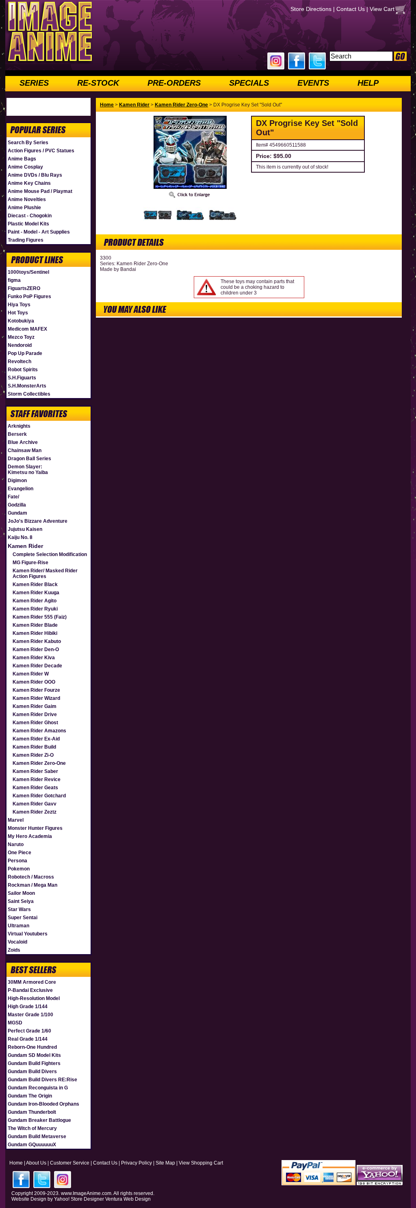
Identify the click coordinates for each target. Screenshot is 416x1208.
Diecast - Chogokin (30, 216)
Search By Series (28, 142)
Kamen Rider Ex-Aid (36, 739)
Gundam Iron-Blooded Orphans (43, 1104)
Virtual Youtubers (28, 934)
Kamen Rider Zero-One (39, 763)
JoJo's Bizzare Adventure (37, 521)
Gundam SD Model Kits (34, 1055)
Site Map (165, 1163)
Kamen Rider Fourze (36, 690)
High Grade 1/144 (28, 1006)
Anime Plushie (24, 207)
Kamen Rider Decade (37, 666)
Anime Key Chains (29, 183)
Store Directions (311, 9)
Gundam (17, 513)
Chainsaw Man (24, 450)
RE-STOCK (98, 82)
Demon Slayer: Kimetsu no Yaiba (28, 469)
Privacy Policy (136, 1163)
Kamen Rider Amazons (39, 731)
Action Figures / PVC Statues (41, 151)
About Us (36, 1163)
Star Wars (19, 909)
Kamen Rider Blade (35, 625)
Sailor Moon (21, 893)
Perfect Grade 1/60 (29, 1031)
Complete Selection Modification (50, 554)
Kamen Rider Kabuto (37, 641)
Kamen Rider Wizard (36, 698)
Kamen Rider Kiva (34, 657)
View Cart (382, 9)
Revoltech (19, 361)
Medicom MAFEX (27, 329)
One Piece (19, 852)
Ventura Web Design (128, 1199)
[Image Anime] (49, 62)
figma (14, 280)
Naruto (16, 844)
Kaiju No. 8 (20, 537)
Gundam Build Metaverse (37, 1136)
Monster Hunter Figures (35, 828)
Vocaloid (17, 942)
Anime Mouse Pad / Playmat (40, 191)
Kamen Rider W (31, 674)
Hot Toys (18, 313)
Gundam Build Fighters (34, 1063)
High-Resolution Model (34, 998)
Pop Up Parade (25, 353)
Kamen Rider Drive (35, 714)
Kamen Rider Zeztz (34, 812)
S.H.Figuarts (22, 378)
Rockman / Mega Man (32, 885)
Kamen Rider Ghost (35, 722)
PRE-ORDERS (174, 82)
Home (107, 105)
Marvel (16, 820)
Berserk (17, 434)
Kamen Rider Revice (37, 779)
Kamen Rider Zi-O (33, 755)
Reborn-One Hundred (32, 1047)
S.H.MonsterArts (27, 386)
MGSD (15, 1023)
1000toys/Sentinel (28, 272)
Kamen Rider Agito (34, 601)
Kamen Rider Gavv (34, 804)
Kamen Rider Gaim (34, 706)
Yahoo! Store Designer (79, 1199)
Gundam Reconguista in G (38, 1088)
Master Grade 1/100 (30, 1014)
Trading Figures (25, 240)
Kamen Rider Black (35, 584)
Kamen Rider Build (34, 747)
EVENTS (313, 82)
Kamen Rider (25, 546)
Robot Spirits (23, 369)
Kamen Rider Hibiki (35, 633)
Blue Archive (23, 442)
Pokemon (19, 869)
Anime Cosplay (25, 167)
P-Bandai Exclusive (30, 990)
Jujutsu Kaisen (25, 529)
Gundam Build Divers (32, 1071)
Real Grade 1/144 (28, 1039)
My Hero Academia (30, 836)
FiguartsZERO (24, 288)
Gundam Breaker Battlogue (39, 1120)
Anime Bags (22, 159)
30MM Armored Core (32, 982)
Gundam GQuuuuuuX (32, 1144)
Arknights (19, 426)
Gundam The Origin (30, 1096)
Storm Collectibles (29, 394)
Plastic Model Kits (28, 224)
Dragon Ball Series (29, 458)
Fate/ (13, 497)
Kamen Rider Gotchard (39, 796)
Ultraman (18, 926)
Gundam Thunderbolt (32, 1112)
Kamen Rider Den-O (36, 649)
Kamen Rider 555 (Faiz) (40, 617)
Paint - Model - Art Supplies (39, 232)
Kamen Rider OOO (34, 682)
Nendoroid (20, 345)
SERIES (34, 82)
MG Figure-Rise (30, 562)
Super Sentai (22, 917)
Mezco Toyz (21, 337)
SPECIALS (249, 82)
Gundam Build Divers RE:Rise (42, 1079)
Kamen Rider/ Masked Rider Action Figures (45, 573)
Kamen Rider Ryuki (35, 609)
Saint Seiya (21, 901)
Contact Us (350, 9)
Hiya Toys (19, 304)
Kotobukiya (21, 321)
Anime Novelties (27, 199)
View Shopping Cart (201, 1163)
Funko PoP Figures (29, 296)
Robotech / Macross (31, 877)
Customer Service (69, 1163)
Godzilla (17, 505)
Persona (17, 861)
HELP (368, 82)
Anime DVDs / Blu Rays (35, 175)
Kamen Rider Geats (35, 787)
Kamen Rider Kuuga (36, 592)
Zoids (14, 950)
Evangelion (20, 488)
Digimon (17, 480)
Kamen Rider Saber (35, 771)
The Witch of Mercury (32, 1128)
